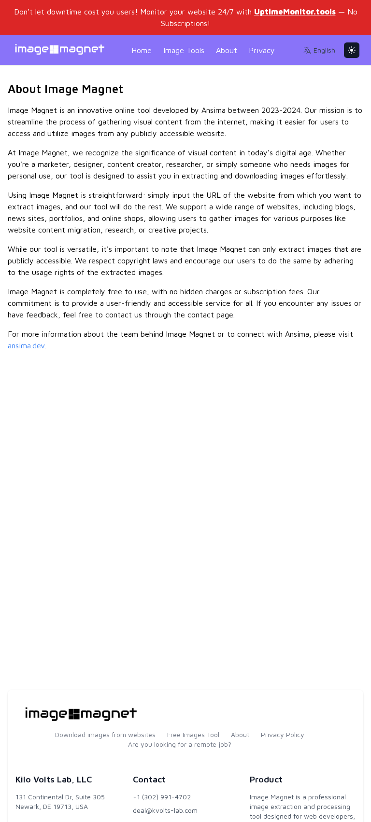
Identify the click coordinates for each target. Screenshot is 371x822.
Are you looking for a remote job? (179, 744)
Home (141, 50)
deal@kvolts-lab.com (165, 810)
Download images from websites (105, 734)
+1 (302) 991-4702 (162, 797)
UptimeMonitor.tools (295, 11)
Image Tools (183, 50)
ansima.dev (26, 345)
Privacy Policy (282, 734)
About (226, 50)
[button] (319, 50)
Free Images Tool (193, 734)
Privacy (262, 50)
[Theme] (351, 50)
